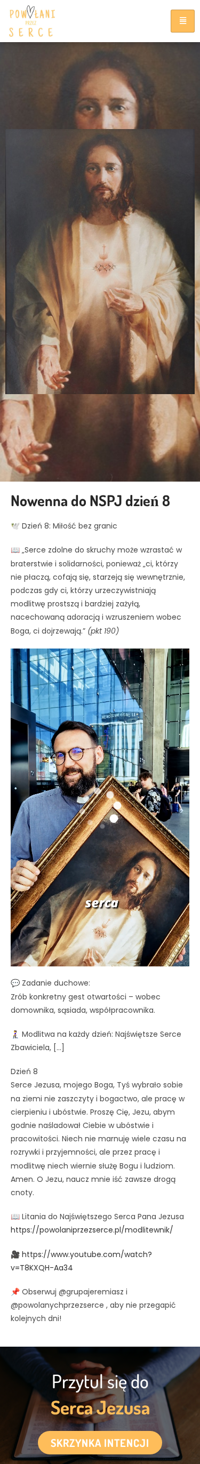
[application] (100, 807)
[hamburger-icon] (183, 21)
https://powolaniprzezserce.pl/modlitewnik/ (92, 1230)
